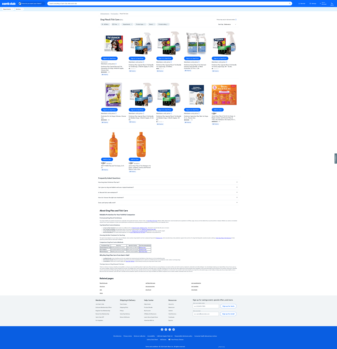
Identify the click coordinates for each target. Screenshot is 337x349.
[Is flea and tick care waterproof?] (237, 192)
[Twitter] (170, 329)
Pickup (122, 310)
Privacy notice (128, 336)
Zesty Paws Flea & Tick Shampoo (223, 238)
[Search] (289, 3)
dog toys (102, 286)
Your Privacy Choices (177, 339)
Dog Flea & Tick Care (152, 220)
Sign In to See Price (109, 58)
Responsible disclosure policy (183, 336)
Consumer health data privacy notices (205, 336)
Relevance (227, 24)
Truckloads (171, 317)
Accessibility (151, 336)
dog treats (194, 290)
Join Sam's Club (100, 304)
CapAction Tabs (142, 249)
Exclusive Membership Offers (104, 307)
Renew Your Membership (102, 314)
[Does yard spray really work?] (237, 202)
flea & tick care (103, 283)
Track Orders (123, 304)
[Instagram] (166, 329)
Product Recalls (148, 307)
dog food (148, 290)
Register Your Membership (103, 310)
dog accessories (150, 286)
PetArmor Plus (142, 247)
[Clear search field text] (286, 3)
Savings (314, 3)
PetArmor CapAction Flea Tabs (149, 229)
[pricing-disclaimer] (236, 19)
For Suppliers (99, 320)
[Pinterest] (174, 329)
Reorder (303, 3)
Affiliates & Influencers (150, 314)
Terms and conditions (151, 347)
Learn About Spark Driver (151, 317)
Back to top (222, 347)
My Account (147, 310)
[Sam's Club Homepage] (9, 3)
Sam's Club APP (100, 317)
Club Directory (172, 314)
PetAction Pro (159, 238)
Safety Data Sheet (152, 339)
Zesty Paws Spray (143, 251)
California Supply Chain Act (165, 336)
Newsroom (171, 307)
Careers (170, 310)
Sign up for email (228, 314)
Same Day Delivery (130, 261)
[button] (323, 3)
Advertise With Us (149, 320)
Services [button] (18, 9)
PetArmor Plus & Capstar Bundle (139, 231)
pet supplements (196, 283)
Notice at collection (139, 336)
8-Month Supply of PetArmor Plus (139, 228)
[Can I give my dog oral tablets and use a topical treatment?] (237, 187)
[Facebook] (162, 329)
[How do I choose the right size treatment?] (237, 197)
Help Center (147, 304)
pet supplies (194, 286)
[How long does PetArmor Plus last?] (237, 182)
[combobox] (169, 3)
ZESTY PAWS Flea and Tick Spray (137, 232)
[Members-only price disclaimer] (116, 64)
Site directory (117, 336)
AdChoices (163, 339)
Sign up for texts (228, 306)
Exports (170, 320)
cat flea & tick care (150, 283)
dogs (101, 293)
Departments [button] (7, 9)
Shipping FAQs (124, 307)
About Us (171, 304)
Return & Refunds (125, 317)
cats (101, 290)
